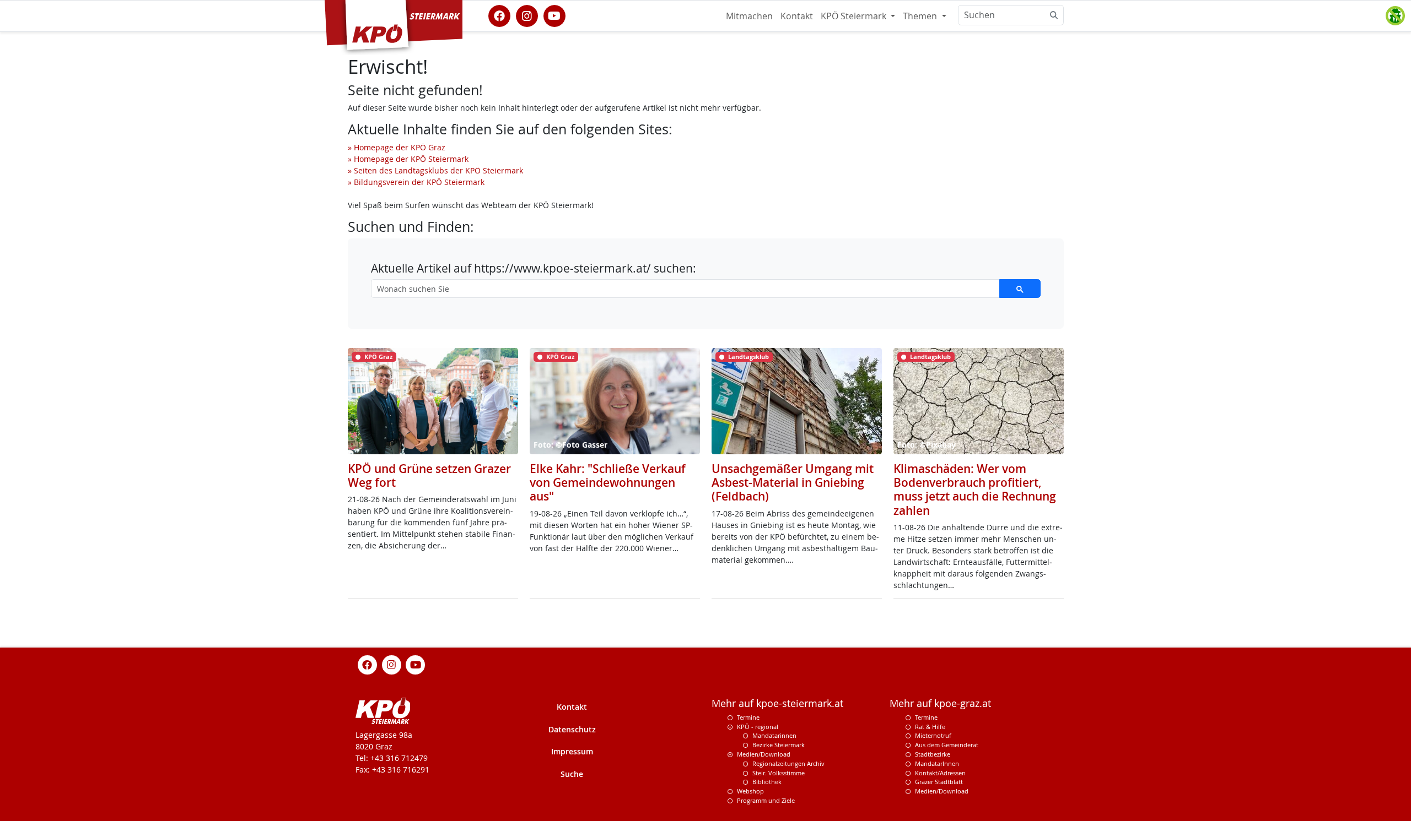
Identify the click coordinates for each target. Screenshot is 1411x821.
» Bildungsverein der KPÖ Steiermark (416, 182)
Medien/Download (763, 754)
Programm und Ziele (766, 800)
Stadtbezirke (932, 754)
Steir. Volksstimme (778, 773)
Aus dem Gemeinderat (946, 745)
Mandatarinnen (774, 735)
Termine (748, 717)
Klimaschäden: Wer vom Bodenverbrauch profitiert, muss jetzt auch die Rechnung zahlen (974, 489)
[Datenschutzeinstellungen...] (1395, 16)
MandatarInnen (937, 763)
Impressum (572, 751)
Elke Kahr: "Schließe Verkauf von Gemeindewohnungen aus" (608, 482)
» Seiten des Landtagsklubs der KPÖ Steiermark (435, 170)
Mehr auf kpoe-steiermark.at (777, 703)
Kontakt (796, 16)
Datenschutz (572, 729)
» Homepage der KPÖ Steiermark (408, 159)
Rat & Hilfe (930, 726)
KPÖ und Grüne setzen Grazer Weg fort (429, 475)
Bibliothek (767, 781)
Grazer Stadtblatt (939, 781)
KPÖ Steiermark (854, 16)
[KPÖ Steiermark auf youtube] (554, 15)
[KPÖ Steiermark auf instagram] (527, 15)
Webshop (750, 791)
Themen (921, 16)
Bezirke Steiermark (778, 745)
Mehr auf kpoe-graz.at (940, 703)
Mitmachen (749, 16)
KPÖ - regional (757, 726)
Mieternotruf (933, 735)
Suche (572, 774)
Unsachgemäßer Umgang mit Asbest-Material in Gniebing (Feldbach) (793, 482)
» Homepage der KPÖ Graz (396, 147)
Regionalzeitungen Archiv (788, 763)
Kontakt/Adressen (940, 773)
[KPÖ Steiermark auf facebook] (499, 15)
